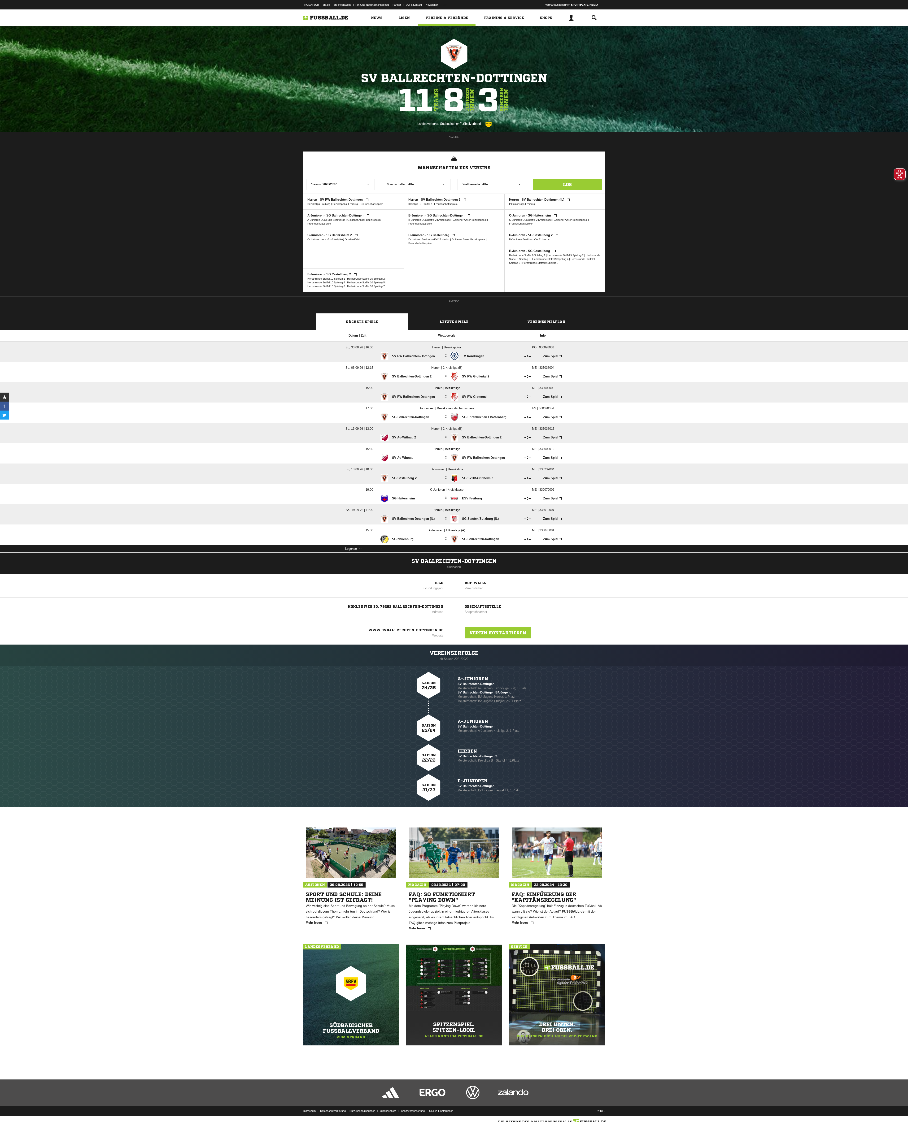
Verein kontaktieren (497, 633)
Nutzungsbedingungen (362, 1110)
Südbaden (454, 567)
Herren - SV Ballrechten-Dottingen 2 (434, 199)
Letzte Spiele (454, 321)
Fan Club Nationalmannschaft (372, 4)
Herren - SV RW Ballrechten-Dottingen (335, 199)
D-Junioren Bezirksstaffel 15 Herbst (429, 239)
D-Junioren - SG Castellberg (429, 235)
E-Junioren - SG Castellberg (530, 251)
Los (567, 184)
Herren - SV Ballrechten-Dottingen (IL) (537, 199)
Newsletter (432, 4)
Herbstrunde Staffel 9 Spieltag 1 (527, 255)
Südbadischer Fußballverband (460, 124)
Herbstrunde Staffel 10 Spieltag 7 (366, 286)
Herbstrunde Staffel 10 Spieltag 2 (366, 278)
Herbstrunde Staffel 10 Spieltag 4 (326, 282)
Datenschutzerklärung (333, 1110)
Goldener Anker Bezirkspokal (364, 219)
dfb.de (326, 4)
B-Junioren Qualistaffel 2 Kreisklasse (429, 219)
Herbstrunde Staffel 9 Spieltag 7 (540, 262)
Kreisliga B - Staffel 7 (420, 204)
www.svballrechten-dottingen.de (405, 630)
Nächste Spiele (362, 321)
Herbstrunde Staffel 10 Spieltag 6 (326, 286)
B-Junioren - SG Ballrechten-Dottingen (436, 215)
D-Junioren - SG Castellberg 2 (531, 235)
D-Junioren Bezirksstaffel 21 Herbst (529, 239)
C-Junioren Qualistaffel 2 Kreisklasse (530, 219)
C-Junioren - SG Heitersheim (530, 215)
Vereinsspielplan (546, 321)
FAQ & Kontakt (413, 4)
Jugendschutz (388, 1110)
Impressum (309, 1110)
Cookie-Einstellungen (441, 1110)
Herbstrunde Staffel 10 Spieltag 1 (326, 278)
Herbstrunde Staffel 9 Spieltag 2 (565, 255)
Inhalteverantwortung (413, 1110)
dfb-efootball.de (342, 4)
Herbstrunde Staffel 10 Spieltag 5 (366, 282)
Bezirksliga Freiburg (318, 204)
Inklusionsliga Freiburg (522, 204)
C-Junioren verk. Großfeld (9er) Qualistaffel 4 (333, 239)
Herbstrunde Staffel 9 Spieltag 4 (550, 259)
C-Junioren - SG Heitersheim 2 (330, 235)
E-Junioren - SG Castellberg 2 (329, 274)
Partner (397, 4)
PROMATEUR (311, 4)
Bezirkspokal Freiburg (345, 204)
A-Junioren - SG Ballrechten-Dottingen (335, 215)
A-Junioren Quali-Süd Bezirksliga (326, 219)
